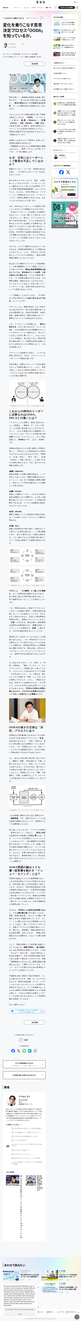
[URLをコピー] (35, 1051)
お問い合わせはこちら (71, 1312)
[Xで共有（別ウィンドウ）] (19, 1051)
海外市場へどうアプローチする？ (63, 84)
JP (74, 2)
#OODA (38, 57)
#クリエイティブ (25, 54)
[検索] (55, 7)
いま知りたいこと (58, 63)
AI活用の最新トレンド (59, 73)
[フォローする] (23, 44)
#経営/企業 (16, 54)
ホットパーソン (58, 150)
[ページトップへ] (76, 1316)
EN (77, 2)
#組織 (26, 57)
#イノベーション (19, 57)
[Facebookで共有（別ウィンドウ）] (13, 1051)
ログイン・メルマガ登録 (67, 7)
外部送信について (50, 1312)
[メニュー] (77, 8)
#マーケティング (7, 54)
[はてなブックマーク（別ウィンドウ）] (30, 1051)
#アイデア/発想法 (8, 57)
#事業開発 (32, 57)
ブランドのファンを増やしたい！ (62, 79)
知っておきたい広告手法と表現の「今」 (64, 68)
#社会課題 (34, 54)
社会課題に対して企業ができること (63, 89)
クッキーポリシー (61, 1312)
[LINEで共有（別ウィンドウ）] (24, 1051)
